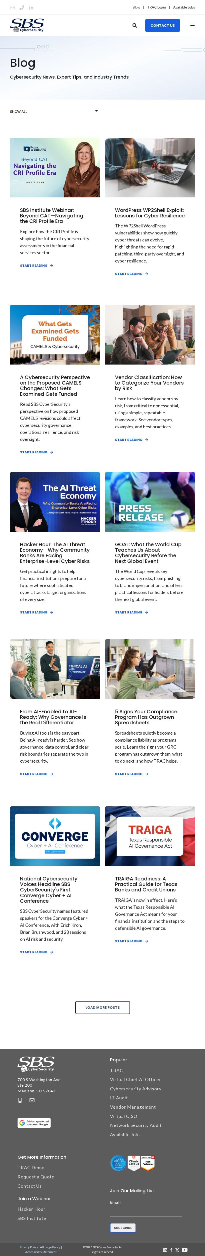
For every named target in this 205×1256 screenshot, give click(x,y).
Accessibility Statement (40, 1252)
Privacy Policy (29, 1247)
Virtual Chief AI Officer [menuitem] (135, 1079)
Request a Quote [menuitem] (36, 1176)
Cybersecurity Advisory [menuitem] (136, 1088)
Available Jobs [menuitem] (184, 7)
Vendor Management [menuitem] (133, 1107)
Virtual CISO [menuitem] (123, 1116)
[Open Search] (135, 25)
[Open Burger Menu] (193, 25)
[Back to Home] (27, 25)
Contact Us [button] (162, 25)
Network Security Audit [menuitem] (136, 1125)
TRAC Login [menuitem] (156, 7)
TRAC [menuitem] (116, 1070)
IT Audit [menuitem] (119, 1097)
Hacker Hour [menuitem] (32, 1209)
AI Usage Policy (50, 1247)
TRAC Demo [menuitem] (31, 1167)
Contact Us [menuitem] (30, 1186)
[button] (10, 1246)
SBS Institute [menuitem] (32, 1218)
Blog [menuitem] (136, 7)
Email (115, 1202)
